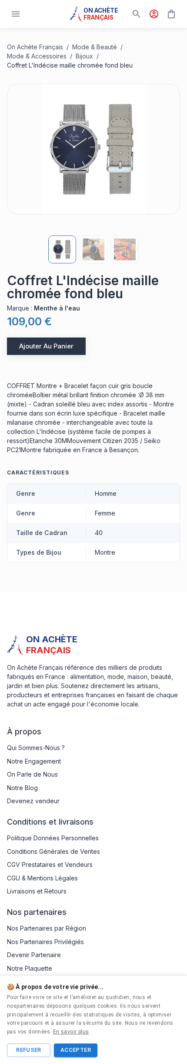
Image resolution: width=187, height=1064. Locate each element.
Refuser (28, 1050)
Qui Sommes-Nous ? (36, 747)
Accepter (75, 1050)
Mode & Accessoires (37, 56)
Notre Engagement (34, 761)
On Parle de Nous (32, 774)
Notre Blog (22, 787)
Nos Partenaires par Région (46, 928)
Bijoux (84, 56)
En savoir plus (71, 1032)
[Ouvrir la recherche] (136, 14)
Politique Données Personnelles (53, 838)
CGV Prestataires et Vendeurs (50, 864)
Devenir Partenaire (34, 954)
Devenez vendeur (33, 801)
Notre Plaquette (29, 968)
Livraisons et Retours (37, 891)
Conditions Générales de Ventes (53, 851)
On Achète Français (35, 47)
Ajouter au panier (46, 346)
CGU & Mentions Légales (42, 878)
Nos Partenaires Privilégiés (45, 941)
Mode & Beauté (94, 47)
